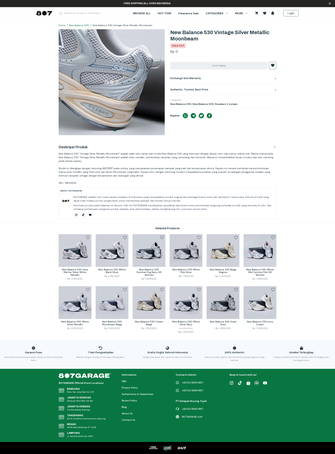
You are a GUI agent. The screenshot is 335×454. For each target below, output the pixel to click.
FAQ (124, 381)
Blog (124, 407)
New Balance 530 (79, 25)
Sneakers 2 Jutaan (226, 104)
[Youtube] (90, 214)
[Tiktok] (83, 214)
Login (291, 13)
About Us (127, 413)
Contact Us (128, 419)
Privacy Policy (130, 387)
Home (62, 25)
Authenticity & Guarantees (137, 394)
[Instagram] (76, 214)
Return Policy (129, 400)
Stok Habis (219, 65)
